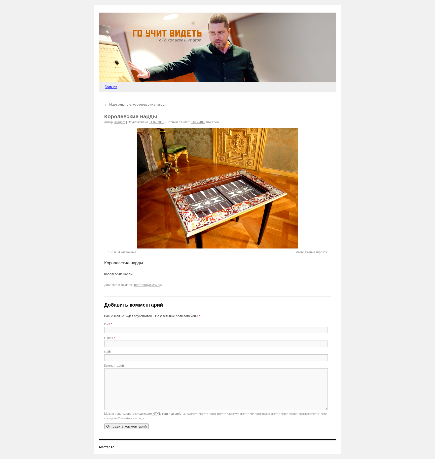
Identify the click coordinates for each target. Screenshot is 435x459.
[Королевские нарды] (217, 188)
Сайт (108, 352)
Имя (107, 324)
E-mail (108, 338)
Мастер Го (106, 447)
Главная (111, 87)
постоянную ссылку (148, 285)
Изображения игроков (311, 252)
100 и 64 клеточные (122, 252)
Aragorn (119, 122)
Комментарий (114, 365)
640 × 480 (198, 122)
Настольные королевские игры (135, 104)
